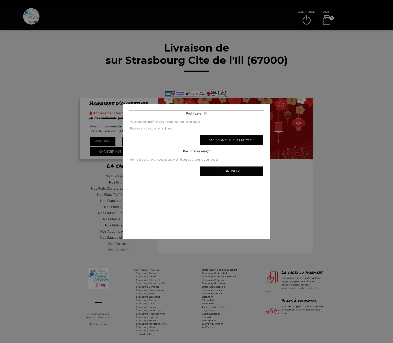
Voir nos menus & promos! (231, 140)
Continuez (231, 171)
